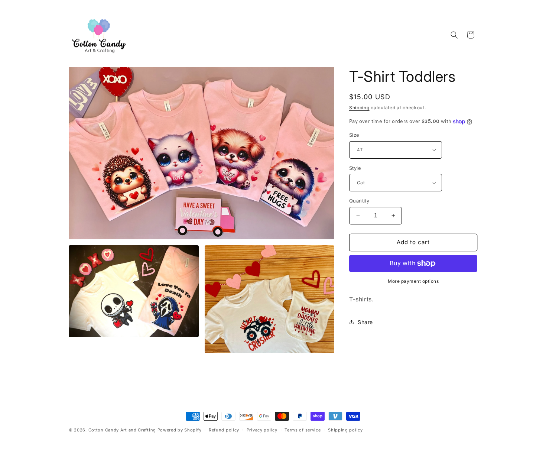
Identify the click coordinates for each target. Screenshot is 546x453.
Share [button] (365, 322)
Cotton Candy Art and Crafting (122, 430)
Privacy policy (262, 430)
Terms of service (303, 430)
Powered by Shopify (179, 430)
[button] (454, 35)
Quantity (359, 201)
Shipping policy (345, 430)
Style (355, 168)
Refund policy (224, 430)
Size (354, 135)
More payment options (413, 281)
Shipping (359, 107)
